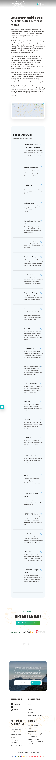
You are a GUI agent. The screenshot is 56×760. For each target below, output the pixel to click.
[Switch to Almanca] (23, 756)
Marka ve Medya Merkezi (35, 715)
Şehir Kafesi (28, 552)
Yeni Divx (27, 401)
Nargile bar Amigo (30, 257)
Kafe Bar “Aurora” (30, 455)
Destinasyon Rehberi (16, 734)
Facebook (16, 707)
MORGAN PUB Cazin (31, 514)
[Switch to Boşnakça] (15, 756)
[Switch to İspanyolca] (35, 756)
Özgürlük (27, 329)
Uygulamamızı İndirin (16, 745)
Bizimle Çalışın (15, 740)
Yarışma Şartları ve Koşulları (35, 734)
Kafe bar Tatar (29, 349)
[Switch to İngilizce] (12, 756)
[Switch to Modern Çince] (40, 756)
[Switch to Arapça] (18, 756)
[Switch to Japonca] (29, 756)
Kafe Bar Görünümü (31, 534)
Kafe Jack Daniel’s (30, 383)
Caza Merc (28, 419)
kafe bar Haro (29, 185)
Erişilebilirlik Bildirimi (33, 736)
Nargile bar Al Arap (30, 293)
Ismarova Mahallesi (31, 167)
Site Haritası (14, 742)
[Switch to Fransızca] (21, 756)
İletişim (13, 737)
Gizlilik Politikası (32, 731)
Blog (29, 707)
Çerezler (30, 728)
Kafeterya (27, 309)
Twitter (16, 710)
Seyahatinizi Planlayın (17, 729)
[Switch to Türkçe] (37, 756)
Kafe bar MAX (28, 275)
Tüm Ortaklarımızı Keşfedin (28, 623)
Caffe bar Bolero (29, 203)
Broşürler (13, 732)
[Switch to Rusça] (32, 756)
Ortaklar (30, 710)
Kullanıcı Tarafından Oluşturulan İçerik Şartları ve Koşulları (35, 741)
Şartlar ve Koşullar (33, 726)
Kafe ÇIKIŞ (27, 437)
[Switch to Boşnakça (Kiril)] (43, 756)
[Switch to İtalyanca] (26, 756)
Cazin (26, 475)
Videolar (30, 712)
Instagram (17, 704)
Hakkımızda (31, 704)
